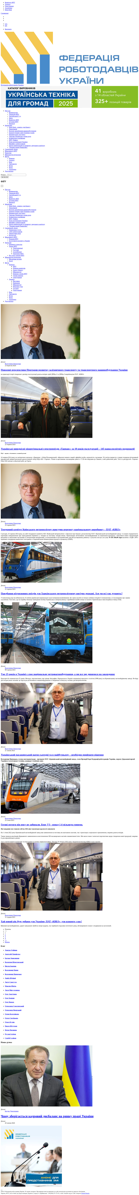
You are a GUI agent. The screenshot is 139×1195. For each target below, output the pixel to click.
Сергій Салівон (10, 1038)
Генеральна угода (15, 230)
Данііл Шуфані (10, 978)
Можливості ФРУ (11, 151)
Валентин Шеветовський (14, 962)
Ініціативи (8, 125)
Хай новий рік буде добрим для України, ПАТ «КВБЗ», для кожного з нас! (41, 921)
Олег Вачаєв (9, 1002)
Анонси (7, 4)
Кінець (7, 942)
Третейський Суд (15, 116)
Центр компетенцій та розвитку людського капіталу (27, 145)
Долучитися (9, 171)
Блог (10, 162)
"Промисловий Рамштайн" (18, 147)
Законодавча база (15, 233)
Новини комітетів (19, 268)
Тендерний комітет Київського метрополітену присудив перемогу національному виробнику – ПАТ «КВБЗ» (60, 529)
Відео (11, 166)
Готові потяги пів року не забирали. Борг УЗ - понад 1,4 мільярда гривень (42, 824)
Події (11, 261)
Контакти (8, 29)
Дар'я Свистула (11, 982)
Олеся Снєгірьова (11, 1018)
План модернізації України (18, 142)
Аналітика (8, 8)
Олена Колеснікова (12, 1014)
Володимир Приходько (13, 974)
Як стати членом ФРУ (16, 255)
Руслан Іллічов (10, 1034)
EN (6, 26)
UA (6, 24)
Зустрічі (16, 288)
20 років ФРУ (13, 122)
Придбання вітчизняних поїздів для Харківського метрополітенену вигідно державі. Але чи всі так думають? (62, 593)
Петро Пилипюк (11, 1030)
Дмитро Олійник (11, 950)
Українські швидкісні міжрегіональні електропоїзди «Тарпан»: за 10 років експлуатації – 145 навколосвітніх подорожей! (68, 448)
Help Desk (8, 10)
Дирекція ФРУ (14, 114)
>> (6, 940)
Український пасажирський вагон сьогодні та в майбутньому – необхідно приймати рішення (52, 754)
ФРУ (14, 266)
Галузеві (16, 250)
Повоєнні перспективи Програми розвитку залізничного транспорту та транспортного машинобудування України (64, 370)
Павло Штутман (11, 1026)
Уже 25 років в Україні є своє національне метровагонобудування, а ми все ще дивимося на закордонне (58, 674)
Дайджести (13, 164)
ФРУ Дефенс (13, 140)
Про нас (7, 111)
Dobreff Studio (85, 1193)
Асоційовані (17, 252)
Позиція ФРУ (13, 239)
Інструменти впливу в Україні (19, 241)
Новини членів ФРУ (20, 274)
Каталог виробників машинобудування (22, 131)
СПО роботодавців (15, 232)
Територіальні (18, 248)
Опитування (9, 6)
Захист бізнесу (18, 270)
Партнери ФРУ (18, 254)
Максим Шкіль (10, 986)
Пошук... (4, 175)
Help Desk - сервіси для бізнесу (19, 127)
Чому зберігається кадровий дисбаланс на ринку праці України (47, 1116)
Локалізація (13, 129)
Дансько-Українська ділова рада (20, 136)
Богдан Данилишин (12, 958)
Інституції (12, 235)
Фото (11, 167)
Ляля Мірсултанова (12, 990)
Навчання (16, 283)
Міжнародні (17, 272)
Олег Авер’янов (11, 994)
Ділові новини (18, 275)
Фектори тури (18, 286)
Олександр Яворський (13, 1010)
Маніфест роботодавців (17, 144)
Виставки (16, 281)
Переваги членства (15, 244)
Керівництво (13, 112)
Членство (8, 153)
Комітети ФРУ (10, 2)
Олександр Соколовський (14, 1006)
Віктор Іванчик (10, 966)
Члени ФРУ (13, 246)
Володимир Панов (11, 970)
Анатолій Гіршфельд (12, 954)
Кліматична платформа (17, 138)
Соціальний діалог (11, 149)
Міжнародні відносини (13, 155)
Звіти (11, 118)
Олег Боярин (9, 998)
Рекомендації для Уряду (17, 134)
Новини (12, 158)
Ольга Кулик (10, 1022)
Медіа (7, 156)
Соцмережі (4, 13)
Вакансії (12, 123)
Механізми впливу (15, 259)
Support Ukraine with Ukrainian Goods (21, 133)
